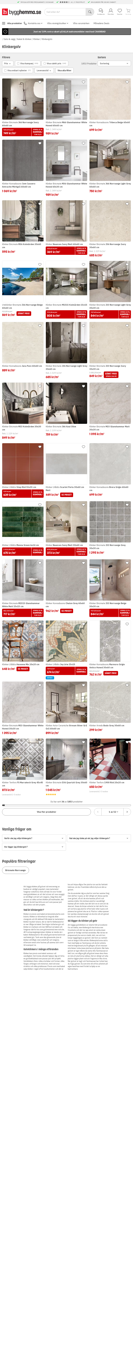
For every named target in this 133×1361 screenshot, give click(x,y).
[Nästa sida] (127, 811)
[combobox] (112, 811)
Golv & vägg (9, 39)
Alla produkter (14, 23)
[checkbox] (27, 63)
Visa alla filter (64, 70)
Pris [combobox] (6, 63)
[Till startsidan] (21, 12)
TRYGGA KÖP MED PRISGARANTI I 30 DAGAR (37, 2)
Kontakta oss (34, 23)
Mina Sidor (111, 14)
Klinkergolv (47, 39)
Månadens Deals (101, 23)
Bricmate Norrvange (15, 870)
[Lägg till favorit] (40, 82)
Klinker (36, 39)
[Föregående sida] (97, 811)
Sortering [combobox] (104, 63)
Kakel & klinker (24, 39)
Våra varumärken (81, 23)
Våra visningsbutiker (56, 23)
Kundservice (101, 14)
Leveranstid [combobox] (42, 70)
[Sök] (90, 12)
